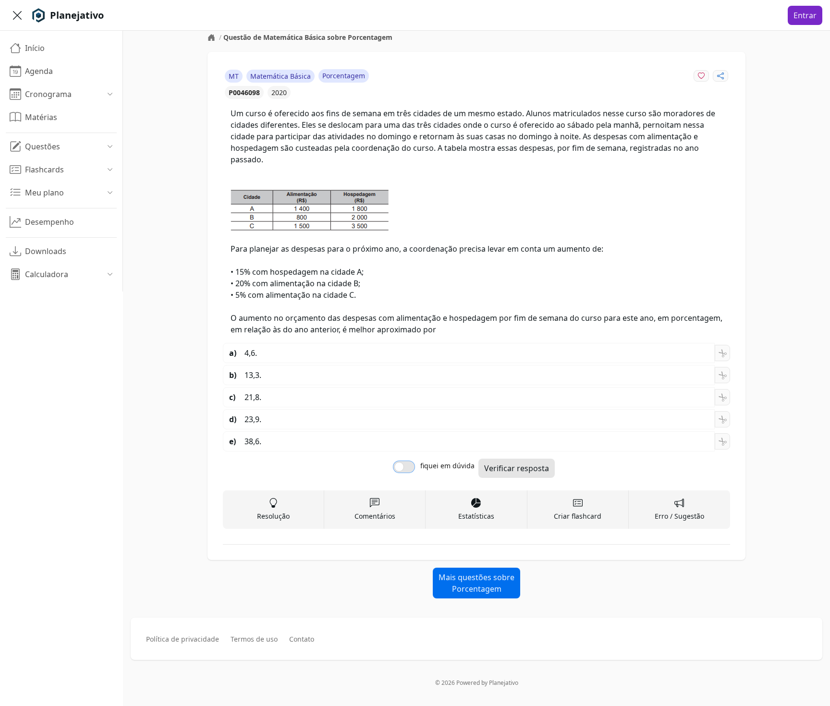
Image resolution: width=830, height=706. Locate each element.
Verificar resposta (516, 468)
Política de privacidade (182, 639)
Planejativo (503, 683)
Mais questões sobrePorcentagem (476, 583)
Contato (301, 639)
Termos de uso (254, 639)
